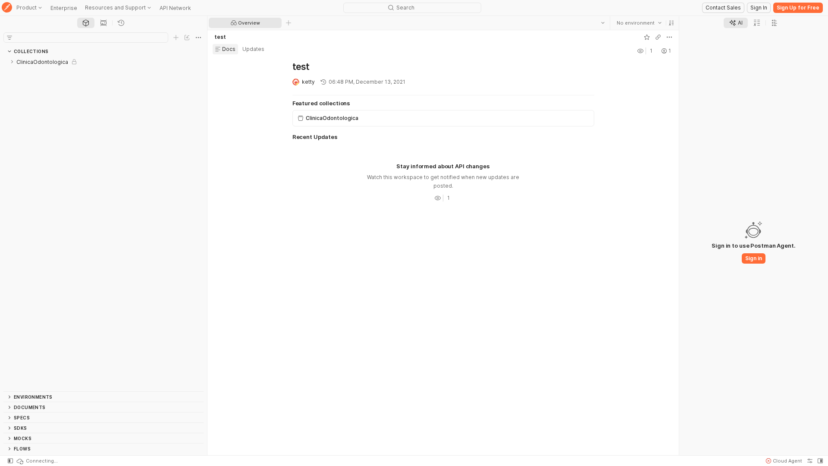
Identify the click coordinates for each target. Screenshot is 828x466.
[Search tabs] (603, 23)
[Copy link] (658, 37)
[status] (37, 461)
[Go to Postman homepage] (7, 8)
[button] (671, 23)
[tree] (103, 224)
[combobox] (639, 23)
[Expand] (12, 61)
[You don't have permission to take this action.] (288, 23)
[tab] (85, 23)
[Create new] (176, 37)
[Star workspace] (647, 37)
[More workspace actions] (669, 37)
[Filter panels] (9, 37)
